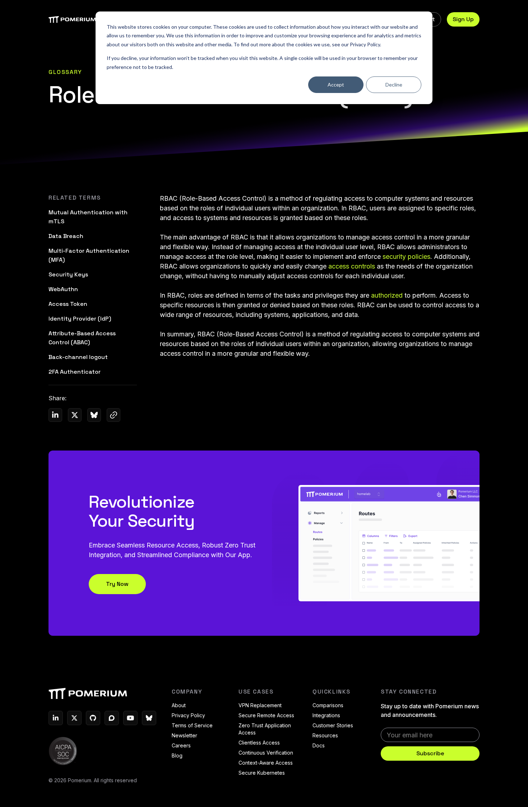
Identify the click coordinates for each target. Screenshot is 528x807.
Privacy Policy (365, 44)
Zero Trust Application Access (264, 729)
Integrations (326, 715)
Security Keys (68, 274)
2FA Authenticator (74, 371)
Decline (393, 84)
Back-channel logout (78, 357)
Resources (325, 735)
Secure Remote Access (266, 715)
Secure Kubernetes (261, 773)
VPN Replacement (260, 705)
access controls (351, 266)
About (179, 705)
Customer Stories (332, 725)
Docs (318, 745)
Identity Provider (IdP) (79, 318)
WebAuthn (63, 289)
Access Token (67, 304)
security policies (406, 256)
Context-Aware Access (265, 763)
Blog (177, 755)
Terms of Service (192, 725)
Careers (181, 745)
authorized (387, 295)
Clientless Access (259, 743)
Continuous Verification (265, 753)
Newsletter (184, 735)
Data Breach (65, 236)
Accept (336, 84)
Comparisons (327, 705)
